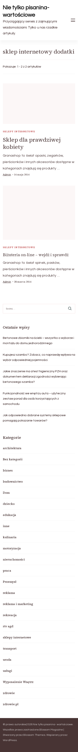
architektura (12, 448)
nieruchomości (14, 559)
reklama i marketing (18, 604)
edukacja (9, 515)
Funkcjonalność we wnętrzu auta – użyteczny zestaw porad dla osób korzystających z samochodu (34, 398)
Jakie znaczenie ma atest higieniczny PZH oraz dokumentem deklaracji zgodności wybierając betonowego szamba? (35, 376)
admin (7, 174)
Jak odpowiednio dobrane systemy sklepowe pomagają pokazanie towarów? (34, 418)
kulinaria (9, 537)
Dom (6, 493)
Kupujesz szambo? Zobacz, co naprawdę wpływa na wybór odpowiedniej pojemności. (39, 357)
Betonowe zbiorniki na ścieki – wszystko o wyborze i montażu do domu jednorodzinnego (38, 340)
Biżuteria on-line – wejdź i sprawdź (36, 255)
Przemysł (9, 582)
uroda (7, 659)
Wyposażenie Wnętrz (18, 682)
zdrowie (9, 693)
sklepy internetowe (19, 131)
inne (6, 526)
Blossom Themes (34, 735)
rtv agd (8, 626)
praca (7, 570)
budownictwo (13, 481)
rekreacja (10, 615)
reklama (9, 593)
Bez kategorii (13, 459)
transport (9, 648)
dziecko (9, 504)
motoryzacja (12, 548)
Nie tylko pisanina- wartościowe (26, 11)
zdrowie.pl (10, 704)
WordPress (10, 740)
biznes (8, 470)
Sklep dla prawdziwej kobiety (32, 143)
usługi (7, 671)
